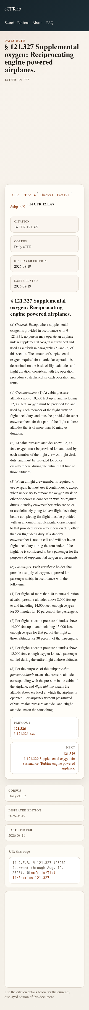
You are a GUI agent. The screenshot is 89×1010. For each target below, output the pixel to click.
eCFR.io (13, 8)
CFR (15, 194)
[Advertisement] (44, 137)
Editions (23, 22)
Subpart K (17, 206)
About (37, 22)
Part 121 (63, 194)
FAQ (49, 22)
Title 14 (30, 194)
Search (10, 22)
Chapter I (46, 194)
